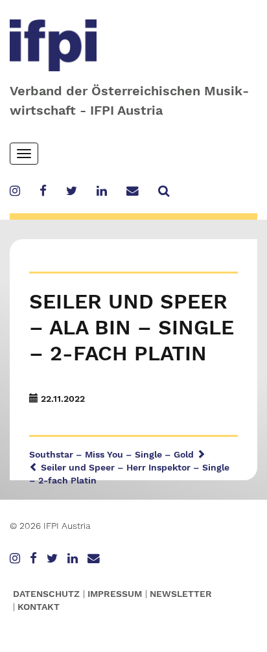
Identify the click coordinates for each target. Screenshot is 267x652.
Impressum (114, 593)
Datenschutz (46, 593)
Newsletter (181, 593)
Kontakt (38, 606)
